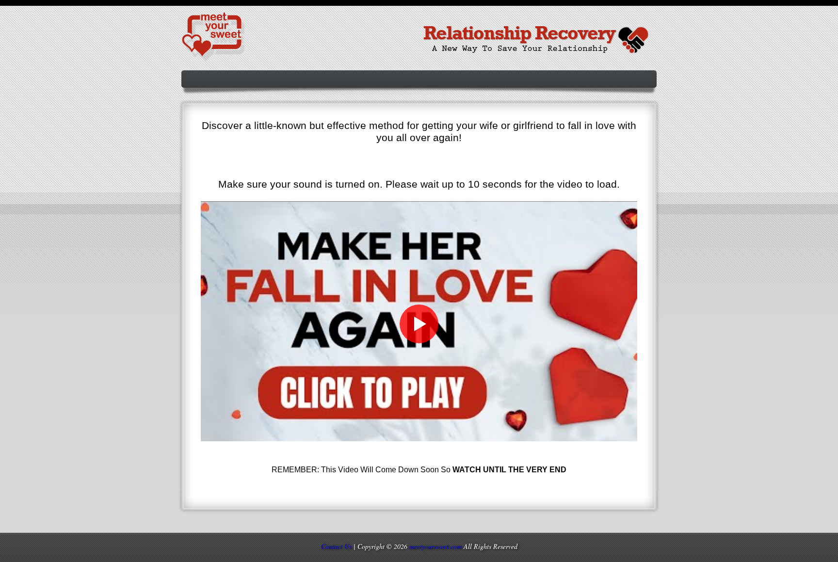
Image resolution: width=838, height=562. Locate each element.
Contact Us (336, 546)
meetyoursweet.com (435, 546)
